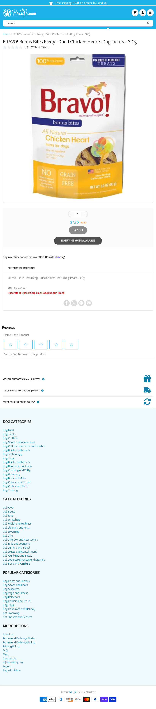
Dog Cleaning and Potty (17, 470)
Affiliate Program (13, 662)
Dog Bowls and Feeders (16, 450)
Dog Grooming (11, 474)
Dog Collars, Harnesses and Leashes (24, 446)
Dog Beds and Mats (14, 478)
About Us (8, 634)
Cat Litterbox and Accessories (20, 539)
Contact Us (9, 658)
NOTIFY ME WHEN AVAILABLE (78, 240)
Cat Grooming (11, 531)
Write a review (40, 47)
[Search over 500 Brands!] (148, 23)
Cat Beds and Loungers (16, 543)
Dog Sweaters (11, 589)
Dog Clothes (10, 438)
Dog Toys (8, 458)
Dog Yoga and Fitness (15, 593)
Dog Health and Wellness (17, 466)
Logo (21, 13)
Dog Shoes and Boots (15, 585)
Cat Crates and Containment (20, 551)
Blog (5, 654)
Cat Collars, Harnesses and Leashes (24, 559)
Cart (135, 12)
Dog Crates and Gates (16, 486)
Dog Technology (12, 454)
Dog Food (8, 430)
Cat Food (8, 507)
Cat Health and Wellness (17, 523)
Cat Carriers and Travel (16, 547)
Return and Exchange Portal (19, 638)
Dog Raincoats (11, 597)
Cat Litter (8, 535)
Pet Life (72, 692)
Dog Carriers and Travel (17, 482)
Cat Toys (8, 515)
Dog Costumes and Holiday (19, 609)
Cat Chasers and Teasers (17, 617)
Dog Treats (9, 434)
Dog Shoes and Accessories (19, 442)
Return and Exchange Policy (19, 642)
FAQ (5, 650)
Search (7, 666)
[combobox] (78, 23)
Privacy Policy (11, 646)
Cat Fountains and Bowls (17, 555)
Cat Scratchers (11, 519)
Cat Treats (9, 511)
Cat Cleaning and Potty (16, 527)
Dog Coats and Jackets (16, 581)
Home (6, 34)
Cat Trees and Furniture (16, 563)
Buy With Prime (12, 670)
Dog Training (10, 490)
